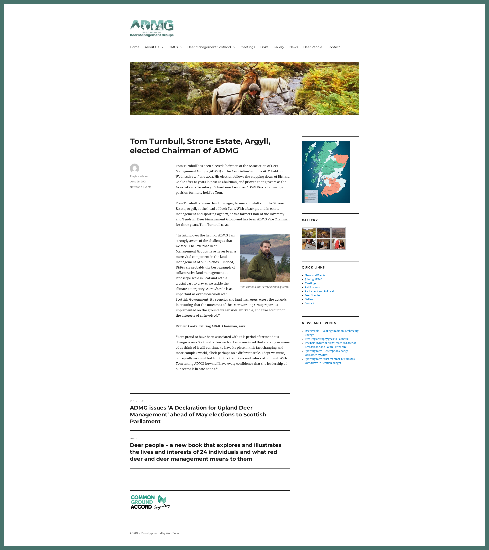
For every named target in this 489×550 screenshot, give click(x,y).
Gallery (279, 47)
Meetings (247, 47)
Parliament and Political (319, 291)
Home (134, 47)
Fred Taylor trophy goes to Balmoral (327, 339)
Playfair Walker (139, 176)
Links (264, 47)
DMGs (173, 47)
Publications (312, 287)
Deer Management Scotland (209, 47)
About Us (152, 47)
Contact (334, 47)
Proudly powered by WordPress (160, 533)
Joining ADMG (313, 279)
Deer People (312, 47)
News (293, 47)
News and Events (140, 186)
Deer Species (312, 295)
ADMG (134, 533)
